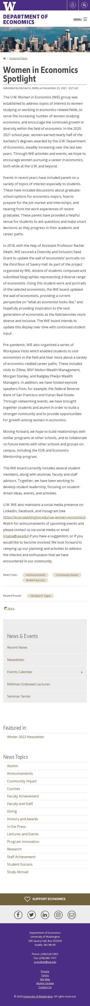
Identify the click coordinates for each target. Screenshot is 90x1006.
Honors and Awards (22, 819)
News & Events (22, 636)
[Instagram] (59, 915)
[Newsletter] (72, 915)
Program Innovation (23, 841)
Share (10, 608)
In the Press (16, 826)
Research (14, 849)
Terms (45, 975)
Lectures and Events (23, 834)
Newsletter (15, 659)
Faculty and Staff (20, 803)
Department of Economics (25, 19)
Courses (13, 788)
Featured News (18, 58)
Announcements (35, 575)
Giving (12, 811)
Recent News (17, 647)
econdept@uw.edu (45, 962)
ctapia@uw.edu (16, 536)
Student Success (35, 580)
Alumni (12, 766)
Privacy (45, 971)
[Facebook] (19, 915)
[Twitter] (32, 915)
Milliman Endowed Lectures (28, 684)
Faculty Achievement (23, 796)
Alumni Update (45, 983)
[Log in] (72, 5)
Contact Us (45, 987)
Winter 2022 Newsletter (25, 737)
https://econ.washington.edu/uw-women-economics (43, 517)
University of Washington (38, 996)
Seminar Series (19, 696)
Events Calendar (19, 672)
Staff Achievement (21, 856)
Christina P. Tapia (40, 596)
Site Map (45, 979)
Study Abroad (17, 872)
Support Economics (49, 899)
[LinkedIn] (46, 915)
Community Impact (67, 575)
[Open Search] (84, 5)
